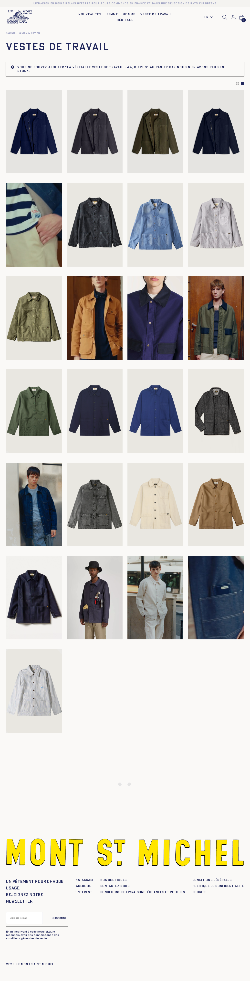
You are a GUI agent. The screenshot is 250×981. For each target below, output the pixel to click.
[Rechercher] (224, 17)
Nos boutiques (113, 880)
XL (89, 167)
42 (73, 257)
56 (114, 257)
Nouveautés (90, 14)
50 (97, 257)
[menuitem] (209, 17)
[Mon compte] (233, 17)
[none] (209, 17)
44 (79, 257)
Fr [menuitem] (206, 17)
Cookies (199, 892)
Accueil (10, 33)
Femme (112, 14)
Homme (129, 14)
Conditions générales (212, 880)
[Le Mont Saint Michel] (19, 17)
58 (73, 261)
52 (103, 257)
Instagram (83, 880)
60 (78, 261)
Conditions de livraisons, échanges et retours (142, 892)
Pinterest (83, 892)
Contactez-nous (115, 886)
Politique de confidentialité (218, 886)
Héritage (125, 20)
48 (91, 257)
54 (108, 257)
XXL (95, 167)
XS (73, 167)
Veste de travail (156, 14)
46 (85, 257)
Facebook (82, 886)
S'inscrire (59, 918)
